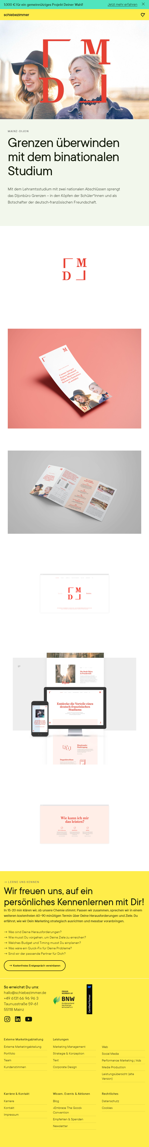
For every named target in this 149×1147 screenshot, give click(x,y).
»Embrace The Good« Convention (67, 1110)
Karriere (9, 1101)
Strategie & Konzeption (68, 1053)
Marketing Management (69, 1047)
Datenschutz (110, 1101)
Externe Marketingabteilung (22, 1047)
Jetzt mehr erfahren (122, 5)
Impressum (11, 1114)
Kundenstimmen (15, 1067)
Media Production (114, 1067)
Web (105, 1047)
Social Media (110, 1053)
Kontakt (9, 1108)
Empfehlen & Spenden (68, 1119)
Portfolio (9, 1053)
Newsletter (60, 1126)
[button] (143, 15)
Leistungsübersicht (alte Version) (118, 1076)
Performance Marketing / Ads (121, 1060)
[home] (16, 14)
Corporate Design (65, 1067)
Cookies (107, 1108)
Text (56, 1060)
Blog (56, 1101)
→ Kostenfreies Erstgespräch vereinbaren (34, 965)
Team (7, 1060)
